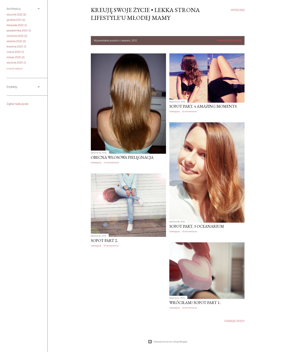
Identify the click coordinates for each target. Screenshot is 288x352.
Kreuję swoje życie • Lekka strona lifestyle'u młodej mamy (145, 14)
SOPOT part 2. (104, 240)
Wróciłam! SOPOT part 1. (194, 302)
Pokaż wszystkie (229, 40)
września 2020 (16, 35)
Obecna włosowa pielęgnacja (122, 157)
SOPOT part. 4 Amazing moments (203, 106)
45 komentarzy (189, 307)
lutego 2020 (15, 57)
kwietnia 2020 (16, 46)
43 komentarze (189, 231)
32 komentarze (189, 111)
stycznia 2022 (16, 14)
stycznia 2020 (16, 62)
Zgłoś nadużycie (17, 103)
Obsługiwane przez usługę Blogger (170, 341)
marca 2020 (15, 51)
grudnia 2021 (15, 19)
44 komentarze (111, 162)
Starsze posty (234, 321)
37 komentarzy (111, 245)
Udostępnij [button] (96, 162)
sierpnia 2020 (16, 41)
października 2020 (18, 30)
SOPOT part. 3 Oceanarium (196, 226)
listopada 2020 (16, 25)
